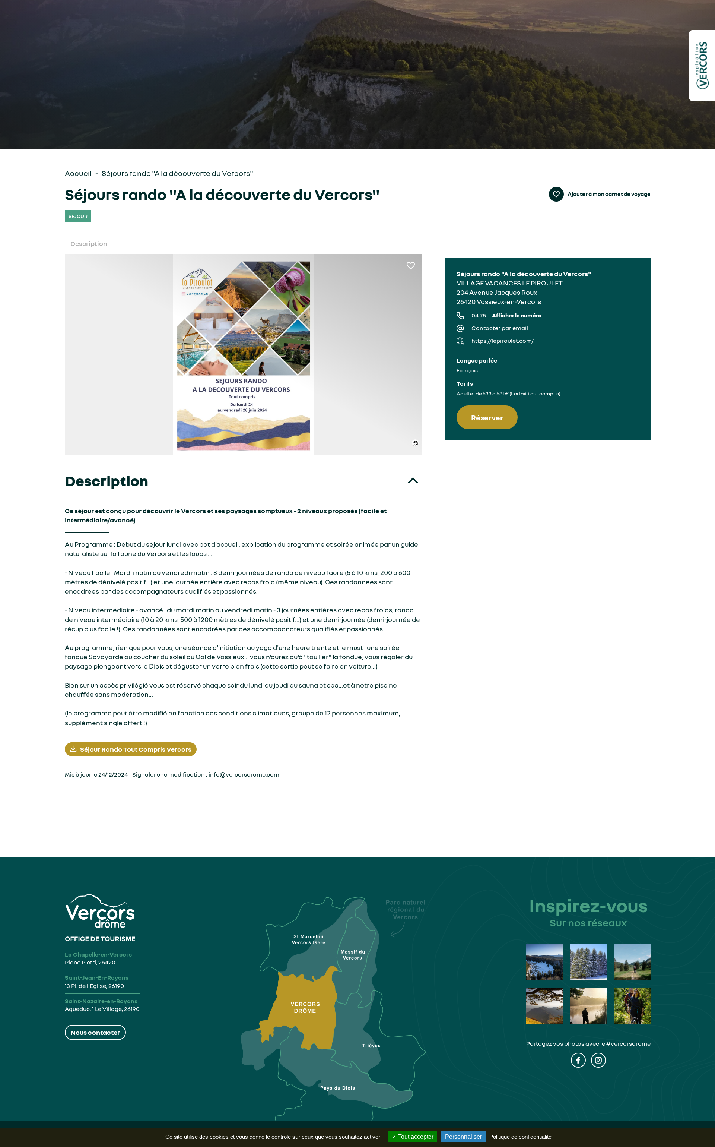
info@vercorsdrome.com (244, 774)
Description (88, 243)
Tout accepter (415, 1137)
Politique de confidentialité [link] (520, 1137)
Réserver (487, 417)
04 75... (506, 315)
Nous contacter (95, 1032)
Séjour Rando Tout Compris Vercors (135, 749)
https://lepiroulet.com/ (502, 340)
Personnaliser (463, 1137)
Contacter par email (499, 328)
